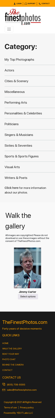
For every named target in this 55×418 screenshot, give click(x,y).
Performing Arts (16, 102)
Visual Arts (12, 167)
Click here (12, 188)
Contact (46, 4)
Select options (28, 296)
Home (5, 343)
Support (31, 4)
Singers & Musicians (19, 135)
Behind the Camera (13, 364)
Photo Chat (9, 359)
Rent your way (10, 354)
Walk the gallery (12, 348)
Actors (9, 70)
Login (19, 4)
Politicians (12, 124)
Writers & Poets (16, 178)
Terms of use (10, 407)
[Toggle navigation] (9, 29)
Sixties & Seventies (18, 145)
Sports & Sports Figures (22, 156)
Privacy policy (27, 407)
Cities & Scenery (16, 81)
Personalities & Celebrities (23, 113)
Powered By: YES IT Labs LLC (18, 413)
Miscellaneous (15, 92)
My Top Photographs (19, 59)
